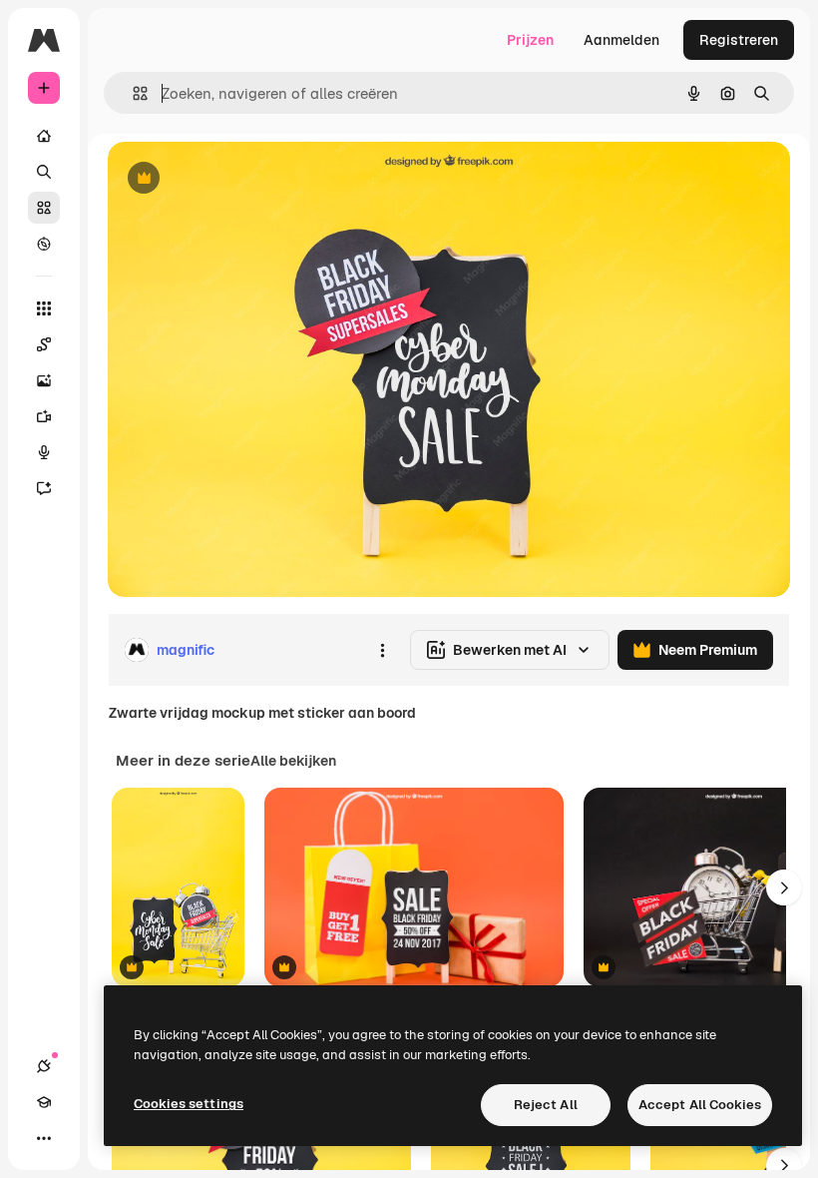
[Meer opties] (382, 650)
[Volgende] (784, 887)
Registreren (738, 40)
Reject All (546, 1104)
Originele (238, 179)
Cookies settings (188, 1103)
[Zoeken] (44, 172)
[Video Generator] (44, 416)
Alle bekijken (293, 761)
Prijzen (530, 40)
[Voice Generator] (44, 452)
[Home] (44, 136)
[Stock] (44, 208)
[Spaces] (44, 344)
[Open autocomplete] (132, 93)
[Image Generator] (44, 380)
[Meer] (44, 1138)
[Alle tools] (44, 308)
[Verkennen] (44, 244)
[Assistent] (44, 488)
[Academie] (44, 1102)
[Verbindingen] (44, 1066)
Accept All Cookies (699, 1104)
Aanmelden (621, 40)
